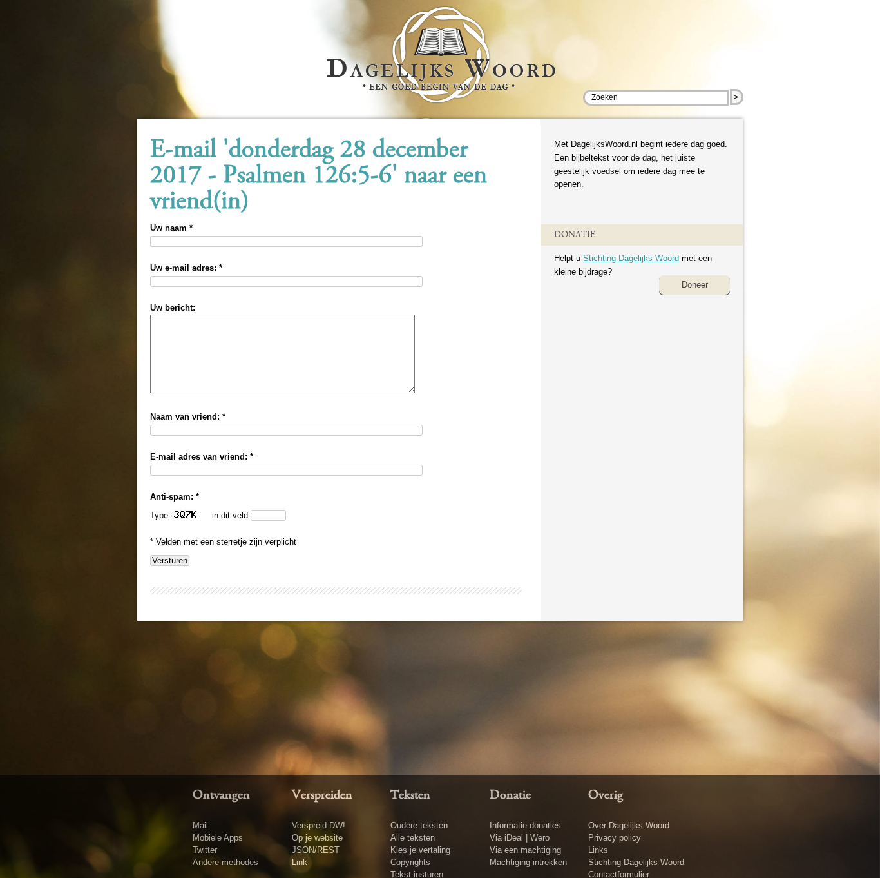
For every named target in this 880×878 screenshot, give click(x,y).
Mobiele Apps (218, 838)
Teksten (410, 795)
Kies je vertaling (420, 850)
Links (598, 850)
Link (299, 862)
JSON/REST (316, 850)
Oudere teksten (419, 825)
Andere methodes (225, 862)
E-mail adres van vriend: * (201, 457)
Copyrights (410, 862)
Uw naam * (171, 228)
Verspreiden (322, 795)
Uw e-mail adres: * (186, 268)
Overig (605, 795)
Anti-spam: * (174, 497)
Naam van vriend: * (187, 417)
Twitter (205, 850)
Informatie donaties (525, 825)
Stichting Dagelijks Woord (631, 258)
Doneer (695, 284)
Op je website (317, 838)
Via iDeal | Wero (520, 838)
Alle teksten (412, 838)
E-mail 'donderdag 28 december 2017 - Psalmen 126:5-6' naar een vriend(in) (318, 176)
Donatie (510, 795)
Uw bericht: (172, 308)
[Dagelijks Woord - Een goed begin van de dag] (440, 64)
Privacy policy (614, 838)
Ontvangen (221, 795)
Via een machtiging (525, 850)
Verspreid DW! (318, 825)
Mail (200, 825)
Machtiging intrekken (528, 862)
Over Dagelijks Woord (628, 825)
